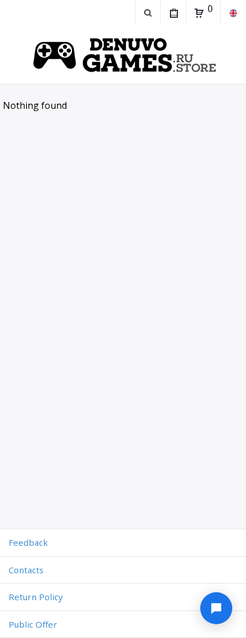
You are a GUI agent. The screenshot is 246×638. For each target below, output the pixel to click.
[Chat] (216, 608)
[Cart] (199, 13)
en (233, 13)
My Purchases (173, 13)
